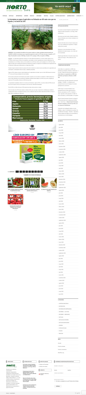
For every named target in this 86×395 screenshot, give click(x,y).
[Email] (79, 1)
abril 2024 (61, 201)
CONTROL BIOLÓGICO (60, 15)
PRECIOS (32, 15)
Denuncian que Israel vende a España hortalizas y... (32, 190)
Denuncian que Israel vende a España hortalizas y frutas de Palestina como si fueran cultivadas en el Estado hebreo (68, 38)
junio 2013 (61, 294)
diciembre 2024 (62, 179)
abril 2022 (61, 266)
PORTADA (5, 15)
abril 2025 (61, 168)
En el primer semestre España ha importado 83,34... (15, 190)
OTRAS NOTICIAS (62, 328)
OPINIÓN (26, 15)
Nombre (55, 370)
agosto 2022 (61, 255)
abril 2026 (61, 135)
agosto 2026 (61, 124)
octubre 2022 (61, 250)
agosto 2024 (61, 190)
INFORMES (39, 15)
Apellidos (69, 370)
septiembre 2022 (62, 253)
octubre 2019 (61, 280)
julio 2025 (61, 160)
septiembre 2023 (62, 220)
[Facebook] (75, 1)
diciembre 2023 (62, 212)
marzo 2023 (61, 236)
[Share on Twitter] (24, 172)
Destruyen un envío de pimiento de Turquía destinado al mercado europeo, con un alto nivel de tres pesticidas (67, 51)
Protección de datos (59, 379)
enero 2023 (61, 242)
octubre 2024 (61, 184)
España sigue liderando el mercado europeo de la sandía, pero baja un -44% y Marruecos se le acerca (68, 57)
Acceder (59, 343)
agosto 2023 (61, 223)
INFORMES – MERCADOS (64, 314)
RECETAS (46, 15)
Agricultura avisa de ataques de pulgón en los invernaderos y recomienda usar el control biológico (68, 113)
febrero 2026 (61, 141)
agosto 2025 (61, 157)
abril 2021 (61, 272)
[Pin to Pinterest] (26, 172)
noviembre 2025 (62, 149)
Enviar (58, 386)
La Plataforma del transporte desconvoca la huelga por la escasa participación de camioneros (67, 84)
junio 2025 (61, 162)
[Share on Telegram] (32, 172)
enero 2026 (61, 143)
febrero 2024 (61, 206)
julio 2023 (61, 225)
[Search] (82, 15)
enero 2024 (61, 209)
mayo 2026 (61, 132)
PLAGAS (51, 15)
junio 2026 (61, 130)
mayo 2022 (61, 264)
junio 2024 (61, 195)
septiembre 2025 (62, 154)
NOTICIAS (11, 15)
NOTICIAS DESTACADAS (64, 322)
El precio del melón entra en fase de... (48, 190)
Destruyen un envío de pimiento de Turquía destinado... (15, 207)
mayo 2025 (61, 165)
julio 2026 (61, 127)
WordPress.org (61, 352)
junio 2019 (61, 285)
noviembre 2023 (62, 214)
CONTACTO (78, 15)
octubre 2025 (61, 151)
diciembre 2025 (62, 146)
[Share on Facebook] (21, 172)
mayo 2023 (61, 231)
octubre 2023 (61, 217)
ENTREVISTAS (19, 15)
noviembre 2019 (62, 277)
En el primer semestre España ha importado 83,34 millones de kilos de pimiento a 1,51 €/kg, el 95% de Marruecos (68, 31)
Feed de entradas (61, 346)
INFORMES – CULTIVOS (64, 311)
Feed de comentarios (62, 349)
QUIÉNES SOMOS (70, 15)
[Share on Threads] (35, 172)
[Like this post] (17, 172)
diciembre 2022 (62, 244)
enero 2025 (61, 176)
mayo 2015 (61, 291)
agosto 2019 (61, 283)
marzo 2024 (61, 203)
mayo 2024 (61, 198)
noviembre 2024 (62, 182)
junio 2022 (61, 261)
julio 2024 (61, 192)
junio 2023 (61, 228)
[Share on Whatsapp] (29, 172)
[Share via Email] (41, 172)
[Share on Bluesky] (38, 172)
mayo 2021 (61, 269)
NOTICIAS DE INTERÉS (64, 319)
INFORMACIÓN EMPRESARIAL (65, 308)
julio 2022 (61, 258)
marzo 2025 (61, 171)
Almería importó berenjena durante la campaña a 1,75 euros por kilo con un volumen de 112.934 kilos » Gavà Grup (68, 100)
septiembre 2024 (62, 187)
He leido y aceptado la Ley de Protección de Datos (67, 381)
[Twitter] (77, 1)
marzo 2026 (61, 138)
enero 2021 (61, 274)
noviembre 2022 (62, 247)
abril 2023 (61, 233)
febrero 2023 (61, 239)
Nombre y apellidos (58, 365)
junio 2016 (61, 288)
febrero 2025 (61, 173)
